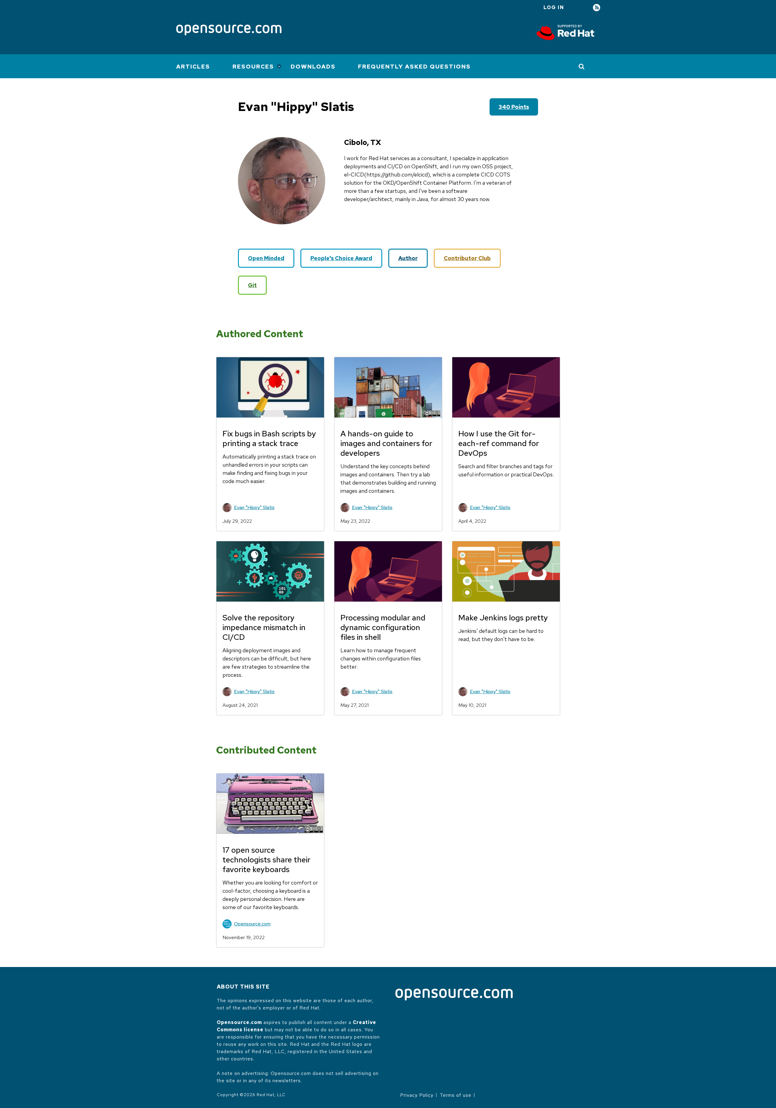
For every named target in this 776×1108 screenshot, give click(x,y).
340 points (514, 106)
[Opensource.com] (229, 30)
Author (408, 258)
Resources (253, 66)
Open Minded (266, 258)
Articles (193, 66)
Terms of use (455, 1095)
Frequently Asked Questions (414, 66)
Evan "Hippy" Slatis (254, 507)
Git (252, 285)
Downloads (313, 66)
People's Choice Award (341, 258)
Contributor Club (467, 258)
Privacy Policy (416, 1095)
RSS (596, 8)
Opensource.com (252, 924)
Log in (554, 7)
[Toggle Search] (582, 66)
